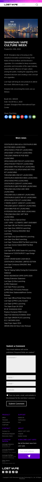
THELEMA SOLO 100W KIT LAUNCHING (19, 195)
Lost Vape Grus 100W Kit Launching (17, 228)
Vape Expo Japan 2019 (12, 323)
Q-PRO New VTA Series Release (16, 290)
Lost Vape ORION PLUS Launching (17, 318)
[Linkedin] (18, 117)
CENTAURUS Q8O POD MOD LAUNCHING (20, 186)
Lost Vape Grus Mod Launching (15, 239)
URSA (4, 417)
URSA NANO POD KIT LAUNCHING (17, 200)
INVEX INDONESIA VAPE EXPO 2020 (18, 276)
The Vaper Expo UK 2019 (13, 306)
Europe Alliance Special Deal (14, 220)
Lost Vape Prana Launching (14, 287)
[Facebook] (6, 117)
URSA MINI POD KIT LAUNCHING (17, 209)
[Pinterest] (22, 117)
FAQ (19, 422)
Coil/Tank (5, 424)
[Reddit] (14, 117)
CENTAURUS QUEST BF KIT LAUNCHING (20, 197)
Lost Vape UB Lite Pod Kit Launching (17, 225)
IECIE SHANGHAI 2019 (13, 309)
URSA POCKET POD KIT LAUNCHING (18, 164)
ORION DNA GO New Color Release (17, 326)
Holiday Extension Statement (14, 278)
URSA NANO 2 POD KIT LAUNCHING (18, 150)
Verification (21, 420)
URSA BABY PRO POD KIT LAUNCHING (19, 167)
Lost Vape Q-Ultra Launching (14, 281)
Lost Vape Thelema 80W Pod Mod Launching (20, 242)
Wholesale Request (8, 433)
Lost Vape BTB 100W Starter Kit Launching (19, 250)
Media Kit (21, 417)
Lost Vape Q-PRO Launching (14, 304)
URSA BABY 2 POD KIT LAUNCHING (18, 153)
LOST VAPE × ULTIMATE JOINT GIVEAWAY (20, 223)
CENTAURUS (6, 422)
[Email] (34, 117)
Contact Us (6, 431)
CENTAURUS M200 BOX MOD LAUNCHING (20, 178)
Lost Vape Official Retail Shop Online (17, 298)
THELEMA (5, 420)
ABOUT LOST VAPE (24, 431)
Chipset (20, 433)
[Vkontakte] (26, 117)
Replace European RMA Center (15, 312)
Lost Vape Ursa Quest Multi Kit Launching (19, 237)
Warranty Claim (7, 436)
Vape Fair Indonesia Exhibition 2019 (17, 315)
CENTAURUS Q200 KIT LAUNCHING (18, 183)
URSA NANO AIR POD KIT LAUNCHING (19, 161)
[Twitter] (10, 117)
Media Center (22, 436)
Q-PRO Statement (10, 284)
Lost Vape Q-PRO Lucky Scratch (16, 301)
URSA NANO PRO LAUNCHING (16, 181)
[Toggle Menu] (23, 5)
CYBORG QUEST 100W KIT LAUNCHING (19, 203)
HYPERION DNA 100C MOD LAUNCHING (19, 211)
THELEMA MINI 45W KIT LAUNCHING (18, 175)
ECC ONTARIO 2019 (12, 320)
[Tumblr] (30, 117)
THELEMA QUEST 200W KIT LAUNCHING (20, 206)
